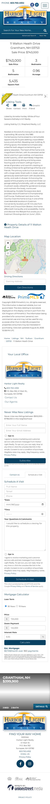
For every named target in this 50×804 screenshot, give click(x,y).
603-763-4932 (13, 388)
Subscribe (25, 460)
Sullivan (29, 338)
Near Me (42, 36)
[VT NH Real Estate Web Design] (25, 787)
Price (6, 614)
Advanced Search (29, 36)
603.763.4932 (17, 3)
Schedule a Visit (35, 475)
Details (40, 706)
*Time (7, 509)
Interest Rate (10, 632)
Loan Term (9, 599)
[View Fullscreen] (8, 253)
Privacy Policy (10, 455)
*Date (7, 500)
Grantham (39, 338)
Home (7, 338)
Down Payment (11, 623)
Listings (15, 338)
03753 (8, 341)
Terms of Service (31, 586)
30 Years (11, 606)
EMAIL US (25, 754)
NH (22, 338)
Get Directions (25, 287)
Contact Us (11, 397)
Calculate (25, 642)
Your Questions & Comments (18, 519)
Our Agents (11, 401)
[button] (45, 30)
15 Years (22, 606)
